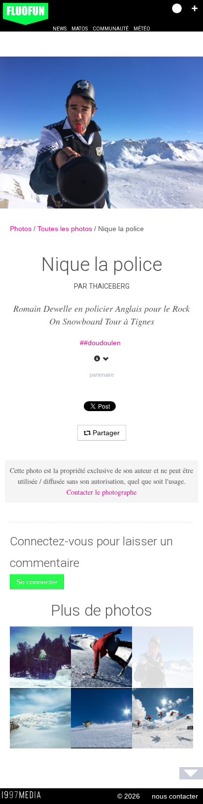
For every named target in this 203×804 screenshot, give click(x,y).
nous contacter (175, 796)
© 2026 (128, 796)
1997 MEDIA (24, 795)
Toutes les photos (65, 229)
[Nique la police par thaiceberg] (101, 132)
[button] (194, 8)
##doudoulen (100, 343)
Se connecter (37, 582)
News (60, 28)
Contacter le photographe (101, 492)
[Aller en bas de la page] (191, 773)
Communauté (111, 28)
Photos (22, 229)
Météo (142, 28)
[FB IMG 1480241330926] (40, 656)
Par (102, 286)
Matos (79, 28)
